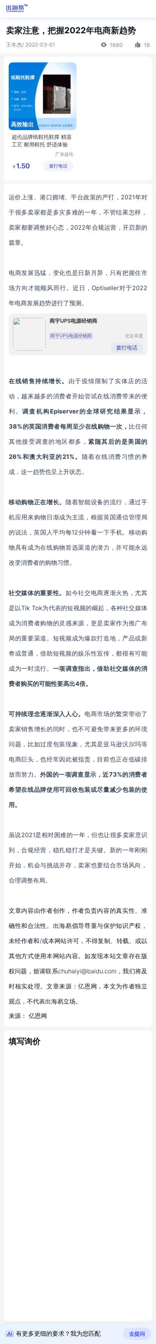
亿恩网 (38, 1015)
